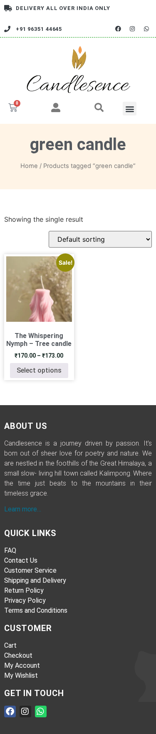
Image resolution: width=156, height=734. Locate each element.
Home (29, 166)
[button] (129, 108)
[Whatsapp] (146, 29)
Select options (39, 370)
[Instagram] (132, 29)
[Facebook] (118, 29)
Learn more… (22, 509)
